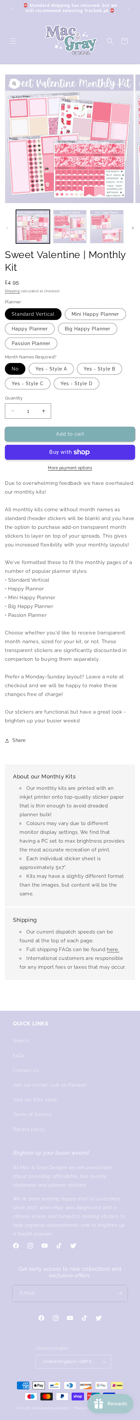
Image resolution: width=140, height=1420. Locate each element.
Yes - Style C (28, 383)
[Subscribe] (119, 1293)
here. (113, 949)
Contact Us (26, 1070)
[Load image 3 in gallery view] (107, 227)
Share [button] (19, 740)
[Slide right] (133, 228)
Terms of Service (32, 1114)
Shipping (12, 291)
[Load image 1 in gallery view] (33, 227)
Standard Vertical (33, 314)
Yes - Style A (51, 368)
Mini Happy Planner (95, 314)
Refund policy (29, 1129)
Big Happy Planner (87, 328)
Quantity (13, 398)
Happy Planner (30, 328)
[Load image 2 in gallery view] (70, 227)
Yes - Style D (76, 383)
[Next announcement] (128, 8)
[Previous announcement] (12, 8)
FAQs (18, 1055)
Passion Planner (31, 343)
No (15, 368)
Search (21, 1040)
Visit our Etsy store (35, 1099)
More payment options (70, 468)
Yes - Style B (99, 368)
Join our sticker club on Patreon (49, 1085)
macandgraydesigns (51, 1408)
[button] (13, 41)
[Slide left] (7, 228)
